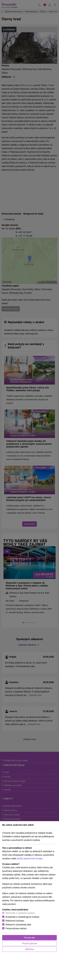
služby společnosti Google (29, 858)
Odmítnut (29, 949)
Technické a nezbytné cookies (20, 912)
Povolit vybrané (29, 943)
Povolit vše (29, 937)
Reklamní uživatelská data (18, 924)
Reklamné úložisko (14, 920)
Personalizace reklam (16, 928)
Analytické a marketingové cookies (22, 916)
